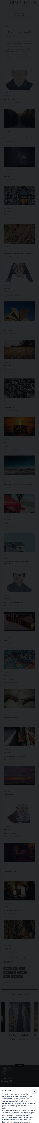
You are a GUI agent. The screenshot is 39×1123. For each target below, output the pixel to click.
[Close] (34, 1091)
